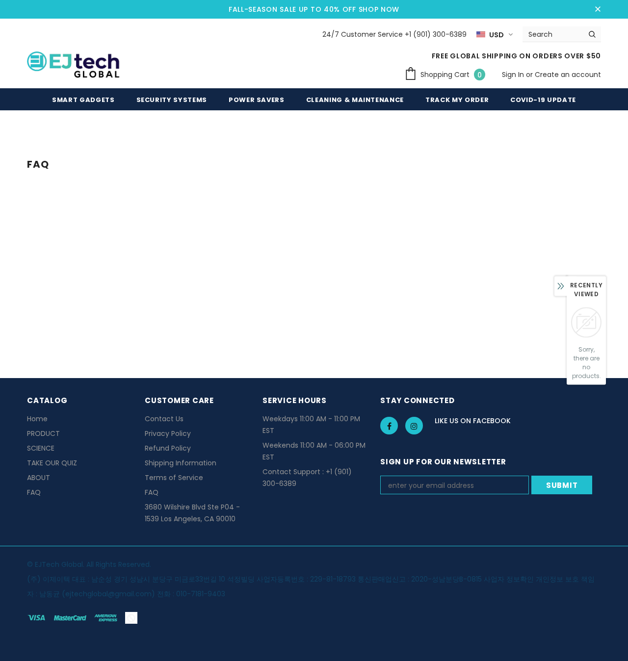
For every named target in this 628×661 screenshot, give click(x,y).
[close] (597, 9)
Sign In (514, 74)
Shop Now (379, 9)
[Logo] (74, 66)
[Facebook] (389, 425)
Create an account (568, 74)
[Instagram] (414, 425)
